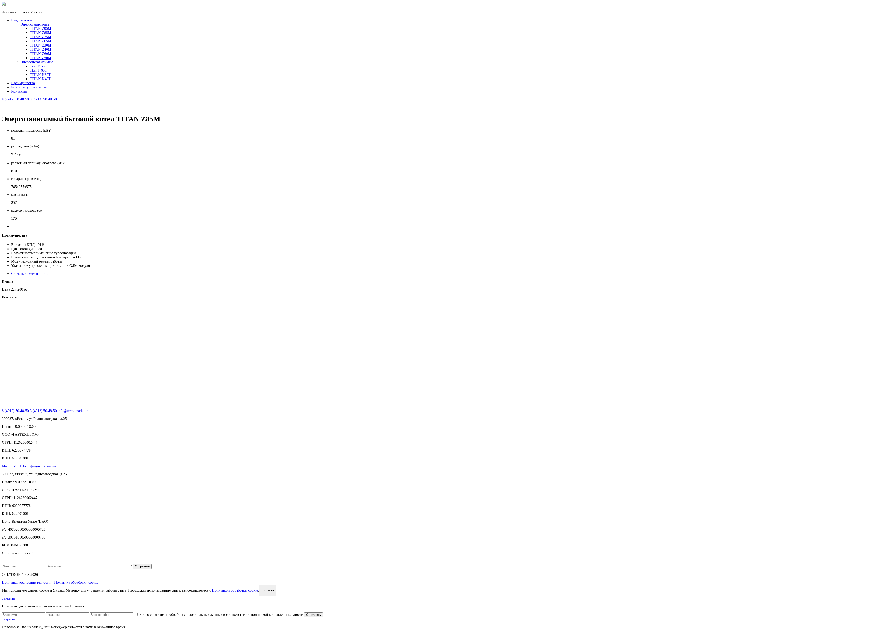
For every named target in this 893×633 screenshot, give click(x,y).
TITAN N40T (40, 79)
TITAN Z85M (40, 33)
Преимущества (23, 83)
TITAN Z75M (40, 37)
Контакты (19, 91)
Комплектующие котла (29, 87)
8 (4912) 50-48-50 (15, 99)
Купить (7, 281)
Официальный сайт (43, 466)
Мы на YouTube (14, 466)
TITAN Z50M (40, 58)
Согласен (267, 590)
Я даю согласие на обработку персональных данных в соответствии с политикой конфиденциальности (221, 614)
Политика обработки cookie (76, 582)
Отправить (142, 566)
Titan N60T (38, 70)
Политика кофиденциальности (26, 582)
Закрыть (8, 598)
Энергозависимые (34, 24)
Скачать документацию (29, 273)
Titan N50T (38, 66)
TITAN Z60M (40, 54)
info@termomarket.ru (73, 411)
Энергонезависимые (36, 62)
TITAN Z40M (40, 49)
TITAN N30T (40, 75)
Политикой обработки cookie (235, 590)
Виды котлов (21, 20)
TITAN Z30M (40, 45)
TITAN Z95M (40, 28)
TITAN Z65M (40, 41)
